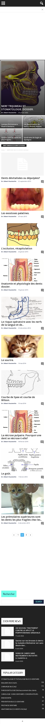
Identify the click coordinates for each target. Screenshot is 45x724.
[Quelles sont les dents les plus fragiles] (11, 137)
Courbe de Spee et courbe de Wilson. (18, 399)
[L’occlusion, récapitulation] (22, 234)
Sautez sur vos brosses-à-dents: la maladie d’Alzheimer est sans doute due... (30, 643)
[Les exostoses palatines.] (22, 199)
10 (42, 477)
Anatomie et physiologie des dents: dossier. (21, 285)
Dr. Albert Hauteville (8, 112)
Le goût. (6, 473)
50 (42, 328)
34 (42, 403)
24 (42, 216)
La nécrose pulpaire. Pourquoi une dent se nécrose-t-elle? (21, 437)
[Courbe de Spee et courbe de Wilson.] (22, 382)
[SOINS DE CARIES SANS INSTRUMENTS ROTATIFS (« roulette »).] (7, 656)
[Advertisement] (22, 36)
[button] (41, 3)
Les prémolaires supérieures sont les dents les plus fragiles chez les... (21, 518)
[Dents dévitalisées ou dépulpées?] (22, 164)
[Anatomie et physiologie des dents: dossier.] (22, 270)
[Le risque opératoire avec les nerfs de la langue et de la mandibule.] (22, 308)
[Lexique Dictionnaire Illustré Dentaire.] (11, 124)
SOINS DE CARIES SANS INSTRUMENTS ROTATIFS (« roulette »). (26, 655)
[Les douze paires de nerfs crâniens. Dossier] (33, 124)
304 (42, 442)
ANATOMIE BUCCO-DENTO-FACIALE (14, 709)
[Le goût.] (22, 459)
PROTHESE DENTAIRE (9, 705)
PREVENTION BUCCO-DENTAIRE (12, 701)
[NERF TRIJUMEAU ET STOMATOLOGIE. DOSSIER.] (22, 87)
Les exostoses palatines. (15, 213)
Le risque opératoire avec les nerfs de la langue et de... (21, 323)
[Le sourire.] (22, 346)
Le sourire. (7, 360)
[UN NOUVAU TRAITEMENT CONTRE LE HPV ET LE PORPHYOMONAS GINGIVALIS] (7, 631)
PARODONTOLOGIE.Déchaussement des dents (18, 690)
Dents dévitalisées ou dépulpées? (20, 178)
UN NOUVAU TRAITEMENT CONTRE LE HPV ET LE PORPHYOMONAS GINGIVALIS (28, 630)
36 (42, 181)
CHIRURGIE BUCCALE (8, 686)
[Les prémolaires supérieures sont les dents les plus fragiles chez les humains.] (22, 499)
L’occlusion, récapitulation (16, 248)
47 (42, 523)
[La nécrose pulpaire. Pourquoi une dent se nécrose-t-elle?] (22, 421)
